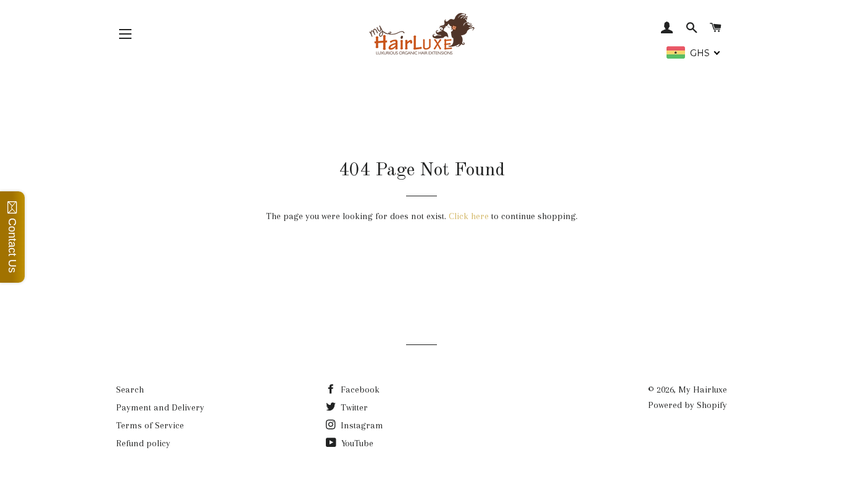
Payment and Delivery (160, 407)
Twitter (353, 407)
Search (130, 389)
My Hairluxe (702, 389)
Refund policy (143, 443)
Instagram (360, 425)
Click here (469, 216)
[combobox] (694, 52)
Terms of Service (150, 425)
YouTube (356, 443)
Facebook (359, 389)
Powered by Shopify (687, 404)
